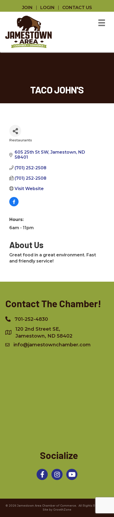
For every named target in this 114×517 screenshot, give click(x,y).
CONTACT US (77, 8)
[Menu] (102, 23)
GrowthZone (62, 509)
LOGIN (47, 8)
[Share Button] (15, 131)
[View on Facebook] (14, 204)
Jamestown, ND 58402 (43, 332)
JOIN (27, 8)
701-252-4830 (31, 319)
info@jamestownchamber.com (52, 345)
